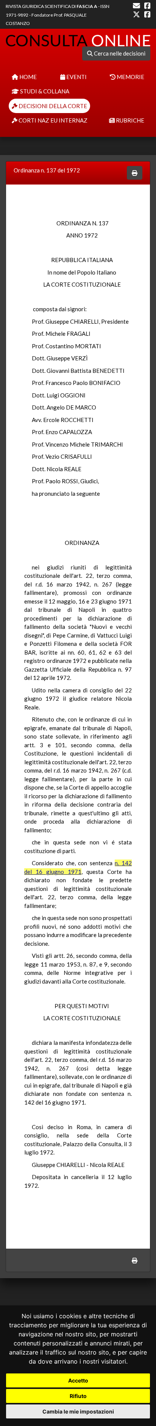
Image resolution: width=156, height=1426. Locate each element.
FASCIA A (86, 6)
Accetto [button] (78, 1380)
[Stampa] (134, 173)
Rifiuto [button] (78, 1396)
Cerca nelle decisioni (119, 53)
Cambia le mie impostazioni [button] (78, 1411)
